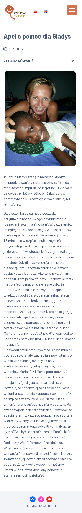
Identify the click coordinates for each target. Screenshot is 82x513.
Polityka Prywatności (40, 506)
